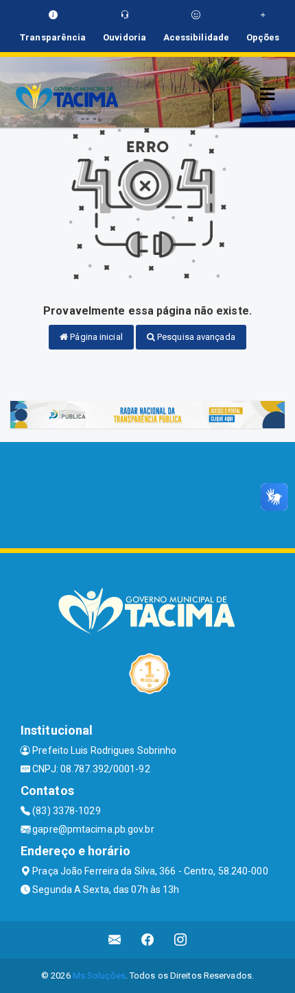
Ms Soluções (99, 975)
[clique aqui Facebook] (148, 940)
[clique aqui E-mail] (115, 940)
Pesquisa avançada (195, 337)
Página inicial (95, 337)
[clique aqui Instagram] (181, 940)
